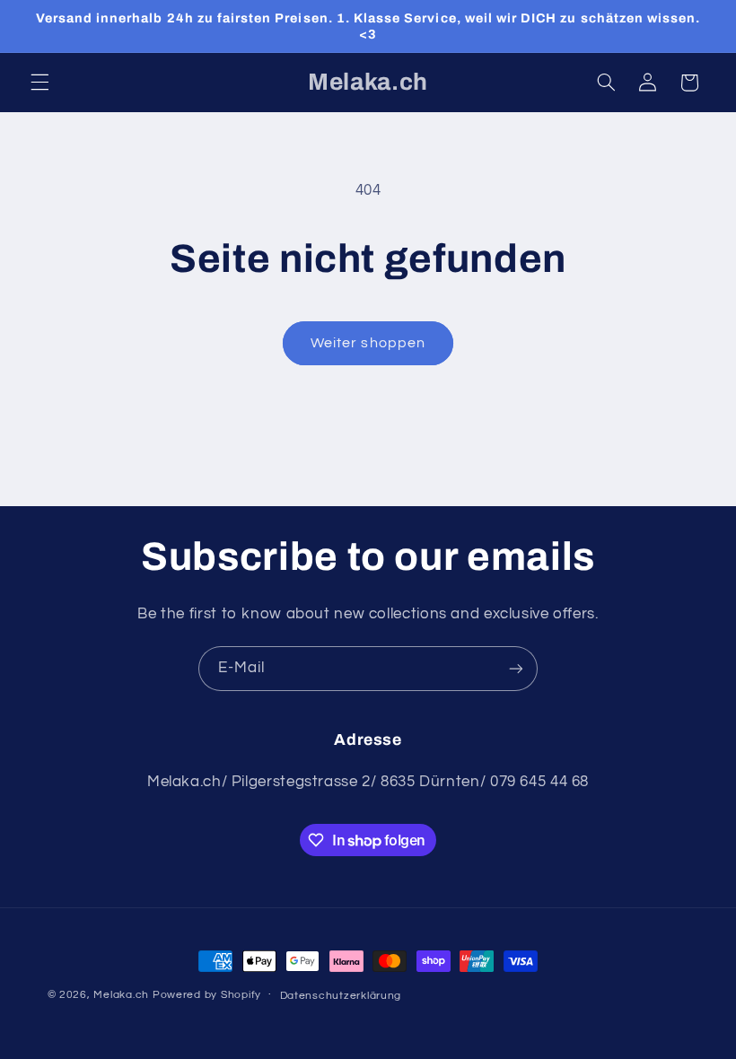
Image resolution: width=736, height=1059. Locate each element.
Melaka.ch (121, 995)
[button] (39, 82)
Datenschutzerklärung (341, 996)
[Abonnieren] (516, 668)
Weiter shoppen (368, 343)
